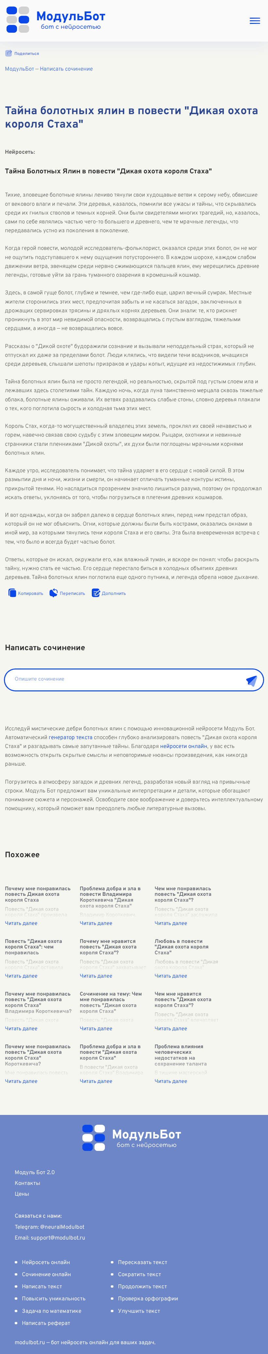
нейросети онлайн (183, 746)
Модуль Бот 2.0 (35, 1172)
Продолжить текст (142, 1287)
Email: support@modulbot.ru (50, 1238)
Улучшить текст (139, 1311)
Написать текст (42, 1287)
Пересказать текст (142, 1262)
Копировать (30, 594)
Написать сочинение (66, 69)
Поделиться (26, 54)
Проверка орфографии (148, 1299)
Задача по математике (51, 1311)
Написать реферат (46, 1323)
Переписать (72, 594)
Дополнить (114, 594)
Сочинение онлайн (46, 1274)
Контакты (27, 1183)
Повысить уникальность (54, 1299)
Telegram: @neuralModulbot (49, 1227)
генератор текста (70, 737)
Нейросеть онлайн (46, 1262)
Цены (22, 1194)
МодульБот (19, 69)
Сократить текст (139, 1274)
